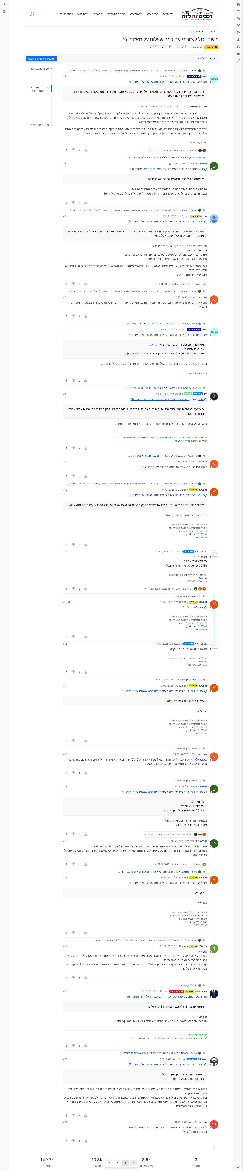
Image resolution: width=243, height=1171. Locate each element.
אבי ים (203, 216)
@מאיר (202, 169)
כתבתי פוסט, (198, 1038)
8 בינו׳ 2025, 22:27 (184, 297)
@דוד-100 (200, 996)
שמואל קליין (200, 551)
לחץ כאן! (203, 578)
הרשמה (98, 14)
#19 (65, 946)
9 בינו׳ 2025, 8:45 (170, 329)
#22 (65, 1122)
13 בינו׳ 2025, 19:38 (184, 754)
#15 (65, 754)
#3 (64, 76)
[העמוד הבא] (109, 1163)
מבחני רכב (152, 14)
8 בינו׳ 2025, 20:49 (170, 76)
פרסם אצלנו (66, 14)
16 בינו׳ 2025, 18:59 (181, 841)
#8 (64, 393)
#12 (65, 602)
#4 (64, 163)
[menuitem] (4, 4)
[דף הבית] (238, 4)
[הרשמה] (4, 11)
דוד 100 (203, 946)
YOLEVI (203, 489)
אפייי (204, 297)
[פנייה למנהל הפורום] (238, 54)
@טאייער (201, 81)
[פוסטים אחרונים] (238, 33)
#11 (65, 551)
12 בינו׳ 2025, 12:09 (170, 685)
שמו (205, 1122)
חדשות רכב (135, 14)
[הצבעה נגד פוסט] (73, 150)
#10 (65, 489)
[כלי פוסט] (66, 150)
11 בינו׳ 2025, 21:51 (166, 551)
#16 (65, 786)
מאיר (204, 76)
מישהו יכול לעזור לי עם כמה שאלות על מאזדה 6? (157, 81)
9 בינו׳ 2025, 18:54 (184, 461)
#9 (64, 461)
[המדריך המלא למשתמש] (238, 25)
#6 (64, 297)
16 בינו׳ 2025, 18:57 (181, 786)
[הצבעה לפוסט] (86, 150)
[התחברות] (4, 4)
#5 (64, 216)
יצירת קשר (83, 14)
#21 (65, 1059)
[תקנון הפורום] (238, 11)
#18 (65, 877)
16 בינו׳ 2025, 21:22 (170, 946)
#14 (65, 685)
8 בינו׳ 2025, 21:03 (182, 163)
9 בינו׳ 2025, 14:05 (166, 393)
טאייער (194, 70)
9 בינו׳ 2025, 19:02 (171, 489)
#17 (65, 841)
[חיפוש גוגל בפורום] (238, 47)
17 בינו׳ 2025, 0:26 (152, 991)
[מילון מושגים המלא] (238, 18)
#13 (65, 643)
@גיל (204, 467)
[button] (238, 1167)
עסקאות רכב (196, 47)
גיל (205, 393)
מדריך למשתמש (116, 14)
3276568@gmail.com (196, 534)
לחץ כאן (192, 142)
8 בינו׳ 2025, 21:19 (173, 216)
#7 (64, 329)
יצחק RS (202, 1059)
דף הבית (168, 14)
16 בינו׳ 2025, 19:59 (170, 877)
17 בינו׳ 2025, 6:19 (170, 1059)
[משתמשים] (238, 40)
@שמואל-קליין (198, 607)
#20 (65, 991)
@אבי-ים (201, 335)
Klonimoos (201, 991)
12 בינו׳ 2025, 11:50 (170, 602)
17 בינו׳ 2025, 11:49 (185, 1122)
